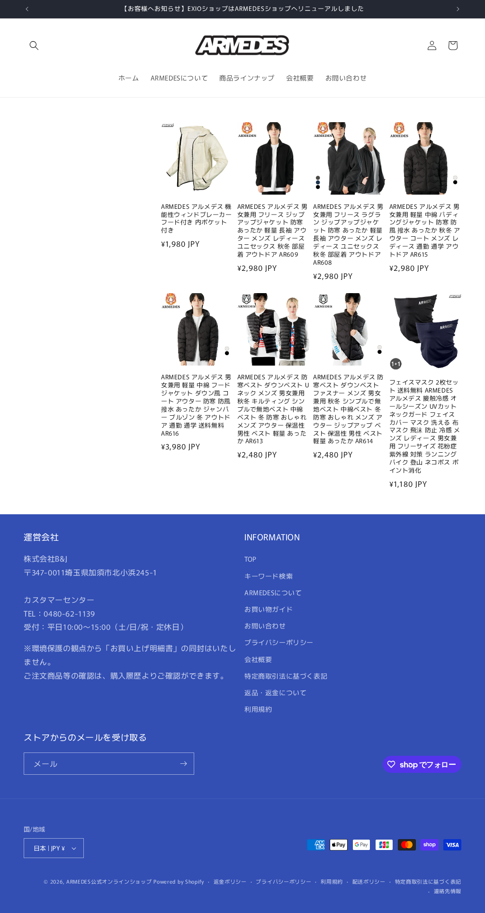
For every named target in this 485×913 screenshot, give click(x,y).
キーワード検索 (268, 576)
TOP (250, 559)
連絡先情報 (448, 891)
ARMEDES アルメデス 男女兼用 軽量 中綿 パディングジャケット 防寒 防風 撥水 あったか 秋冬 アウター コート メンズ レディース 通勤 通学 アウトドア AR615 (424, 231)
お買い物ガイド (268, 609)
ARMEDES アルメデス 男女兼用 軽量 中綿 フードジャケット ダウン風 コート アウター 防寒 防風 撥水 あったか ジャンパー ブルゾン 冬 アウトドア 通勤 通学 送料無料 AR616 (196, 405)
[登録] (183, 763)
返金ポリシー (230, 881)
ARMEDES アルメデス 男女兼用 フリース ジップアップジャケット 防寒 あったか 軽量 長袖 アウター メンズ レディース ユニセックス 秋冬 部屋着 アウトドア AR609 (272, 231)
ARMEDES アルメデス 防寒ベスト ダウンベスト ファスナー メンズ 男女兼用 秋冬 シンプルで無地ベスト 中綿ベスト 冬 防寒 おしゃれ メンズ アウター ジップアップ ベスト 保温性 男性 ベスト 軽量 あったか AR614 (348, 409)
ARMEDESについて (273, 592)
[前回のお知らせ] (27, 9)
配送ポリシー (369, 881)
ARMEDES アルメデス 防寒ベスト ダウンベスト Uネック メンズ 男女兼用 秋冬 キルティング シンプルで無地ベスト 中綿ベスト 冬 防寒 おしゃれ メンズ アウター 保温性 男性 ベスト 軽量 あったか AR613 (273, 409)
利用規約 (258, 709)
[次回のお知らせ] (458, 9)
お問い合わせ (265, 625)
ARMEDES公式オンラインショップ (109, 881)
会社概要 (258, 659)
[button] (34, 45)
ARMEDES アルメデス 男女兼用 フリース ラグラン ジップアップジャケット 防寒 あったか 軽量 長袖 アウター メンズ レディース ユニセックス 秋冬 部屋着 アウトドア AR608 (348, 235)
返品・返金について (275, 692)
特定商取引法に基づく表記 (285, 675)
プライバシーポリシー (279, 642)
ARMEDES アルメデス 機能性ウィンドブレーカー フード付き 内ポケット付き (196, 219)
